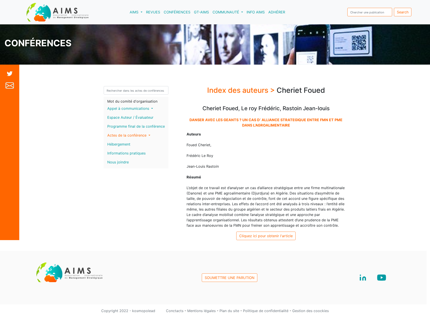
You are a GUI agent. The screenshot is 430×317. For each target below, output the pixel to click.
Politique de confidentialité (266, 311)
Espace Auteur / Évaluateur (130, 117)
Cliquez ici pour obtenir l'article (266, 236)
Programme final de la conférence (136, 126)
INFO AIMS (256, 12)
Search (402, 12)
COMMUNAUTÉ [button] (226, 12)
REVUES (153, 12)
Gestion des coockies (310, 311)
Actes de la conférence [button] (127, 135)
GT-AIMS (201, 12)
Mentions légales (202, 311)
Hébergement (118, 144)
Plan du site (229, 311)
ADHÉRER (276, 12)
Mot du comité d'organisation (132, 101)
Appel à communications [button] (128, 108)
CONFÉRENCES (177, 12)
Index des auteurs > (242, 90)
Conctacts (175, 311)
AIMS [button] (137, 12)
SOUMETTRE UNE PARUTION (229, 277)
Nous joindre (118, 162)
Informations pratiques (126, 153)
